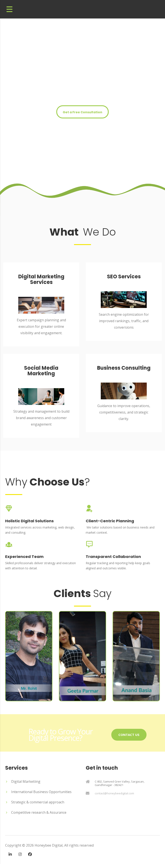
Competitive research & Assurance (38, 812)
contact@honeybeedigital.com (114, 793)
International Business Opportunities (41, 791)
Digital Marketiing (25, 781)
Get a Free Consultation (82, 112)
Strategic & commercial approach (37, 802)
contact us (128, 734)
